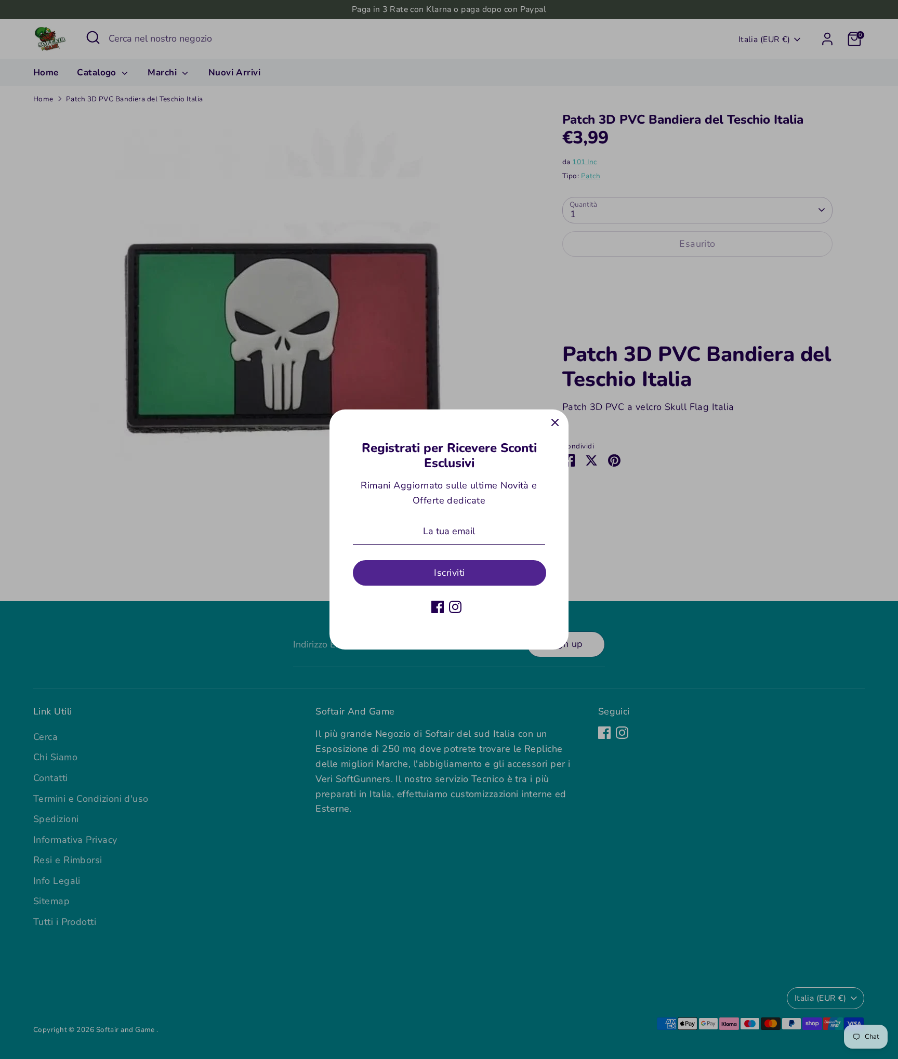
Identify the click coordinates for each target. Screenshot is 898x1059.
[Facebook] (437, 607)
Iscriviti (449, 572)
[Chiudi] (555, 423)
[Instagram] (455, 607)
